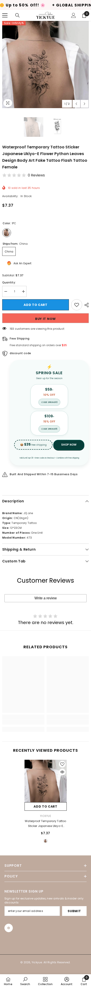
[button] (76, 104)
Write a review (45, 598)
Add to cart (35, 305)
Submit (74, 911)
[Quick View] (62, 772)
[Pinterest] (8, 928)
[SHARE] (85, 305)
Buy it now (45, 319)
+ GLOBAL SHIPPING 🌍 (51, 5)
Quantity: (9, 282)
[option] (45, 64)
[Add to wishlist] (76, 304)
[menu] (5, 15)
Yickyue (45, 816)
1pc (45, 841)
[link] (23, 722)
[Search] (17, 15)
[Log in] (73, 15)
